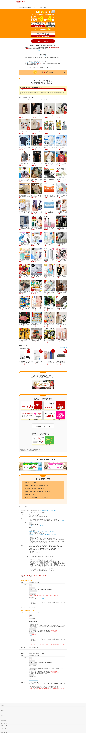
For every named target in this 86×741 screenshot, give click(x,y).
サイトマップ (3, 715)
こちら (48, 7)
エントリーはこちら (43, 41)
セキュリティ (3, 712)
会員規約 (2, 710)
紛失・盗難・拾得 (4, 723)
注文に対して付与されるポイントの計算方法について (37, 525)
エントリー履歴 (37, 50)
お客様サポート (4, 720)
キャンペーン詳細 (48, 50)
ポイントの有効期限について (42, 598)
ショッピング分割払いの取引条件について (33, 62)
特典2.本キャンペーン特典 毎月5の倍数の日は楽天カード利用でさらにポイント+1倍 (42, 534)
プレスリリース (4, 707)
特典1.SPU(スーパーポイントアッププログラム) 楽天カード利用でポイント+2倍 (41, 531)
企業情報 (2, 705)
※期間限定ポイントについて (33, 635)
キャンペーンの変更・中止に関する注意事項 (49, 510)
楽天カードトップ (22, 4)
